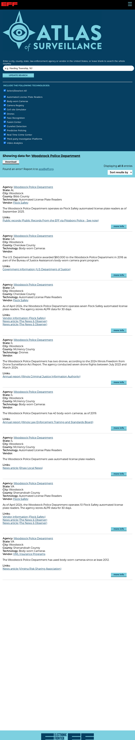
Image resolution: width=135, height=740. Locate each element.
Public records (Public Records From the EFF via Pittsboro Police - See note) (51, 220)
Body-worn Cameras (17, 101)
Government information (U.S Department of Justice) (36, 269)
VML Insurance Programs (29, 553)
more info (119, 226)
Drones (10, 113)
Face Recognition (15, 118)
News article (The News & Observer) (25, 321)
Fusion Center (13, 122)
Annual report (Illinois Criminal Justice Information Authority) (41, 376)
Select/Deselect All (16, 90)
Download (10, 162)
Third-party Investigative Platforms (24, 139)
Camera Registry (15, 105)
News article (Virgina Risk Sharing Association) (32, 568)
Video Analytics (14, 143)
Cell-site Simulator (16, 109)
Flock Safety (20, 202)
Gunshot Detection (16, 126)
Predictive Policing (16, 130)
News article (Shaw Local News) (23, 467)
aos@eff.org (46, 168)
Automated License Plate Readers (24, 97)
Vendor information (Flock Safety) (24, 318)
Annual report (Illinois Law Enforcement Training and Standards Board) (48, 422)
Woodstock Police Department (33, 186)
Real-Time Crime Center (19, 134)
